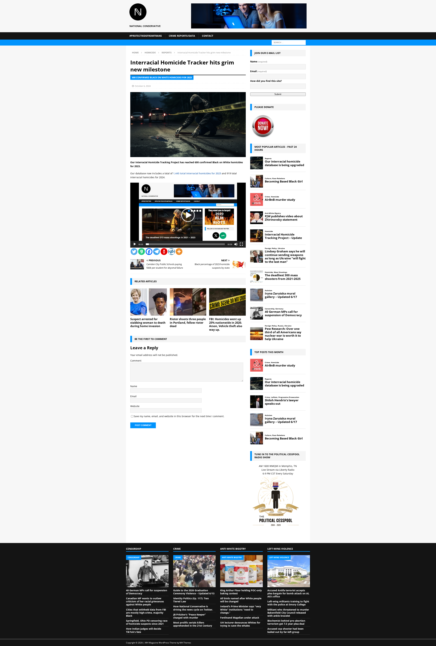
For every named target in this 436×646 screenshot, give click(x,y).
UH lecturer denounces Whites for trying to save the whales (240, 624)
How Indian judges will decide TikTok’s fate (143, 630)
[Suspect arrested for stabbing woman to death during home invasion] (148, 302)
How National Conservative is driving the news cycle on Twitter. (193, 608)
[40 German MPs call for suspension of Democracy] (147, 571)
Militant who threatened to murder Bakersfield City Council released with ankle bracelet (288, 612)
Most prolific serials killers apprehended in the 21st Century (192, 624)
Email (133, 396)
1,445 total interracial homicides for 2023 (197, 173)
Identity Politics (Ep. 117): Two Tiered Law (191, 600)
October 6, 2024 (143, 85)
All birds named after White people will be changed (240, 600)
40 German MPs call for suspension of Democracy (146, 592)
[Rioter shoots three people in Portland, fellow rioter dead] (188, 302)
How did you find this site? (266, 81)
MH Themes (185, 642)
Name (133, 386)
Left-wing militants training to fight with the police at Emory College (288, 603)
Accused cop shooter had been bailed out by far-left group (285, 630)
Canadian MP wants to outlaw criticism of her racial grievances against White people (145, 601)
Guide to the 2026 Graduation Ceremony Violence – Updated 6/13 (193, 592)
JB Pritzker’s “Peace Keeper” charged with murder (189, 616)
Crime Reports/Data (182, 35)
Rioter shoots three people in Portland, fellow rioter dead (188, 322)
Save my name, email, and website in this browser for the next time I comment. (179, 416)
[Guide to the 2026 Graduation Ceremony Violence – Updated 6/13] (194, 571)
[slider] (185, 244)
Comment (135, 360)
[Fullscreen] (241, 244)
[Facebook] (149, 251)
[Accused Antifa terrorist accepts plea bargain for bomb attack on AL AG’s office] (288, 571)
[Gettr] (164, 251)
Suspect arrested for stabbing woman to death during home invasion (148, 322)
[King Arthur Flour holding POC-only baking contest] (241, 571)
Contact (207, 35)
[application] (188, 215)
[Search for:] (289, 42)
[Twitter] (134, 251)
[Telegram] (156, 251)
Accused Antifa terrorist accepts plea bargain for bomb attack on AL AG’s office (288, 593)
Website (134, 406)
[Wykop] (171, 251)
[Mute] (236, 244)
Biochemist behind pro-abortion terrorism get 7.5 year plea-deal (286, 622)
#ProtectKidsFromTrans (145, 35)
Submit (277, 94)
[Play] (134, 244)
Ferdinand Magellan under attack (239, 617)
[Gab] (141, 251)
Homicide (150, 52)
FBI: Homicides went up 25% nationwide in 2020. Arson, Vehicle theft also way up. (225, 324)
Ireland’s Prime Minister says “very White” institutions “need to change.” (240, 609)
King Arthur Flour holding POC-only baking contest (241, 592)
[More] (179, 251)
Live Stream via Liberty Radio (277, 469)
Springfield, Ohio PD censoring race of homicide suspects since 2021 (146, 622)
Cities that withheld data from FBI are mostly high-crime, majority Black (146, 612)
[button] (188, 215)
